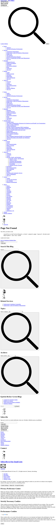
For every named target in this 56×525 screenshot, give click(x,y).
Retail (7, 67)
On (3, 514)
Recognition (12, 163)
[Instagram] (4, 221)
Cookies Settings (4, 485)
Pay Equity (9, 135)
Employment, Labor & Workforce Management (17, 53)
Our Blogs (8, 75)
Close (2, 523)
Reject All (12, 485)
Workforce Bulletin (8, 403)
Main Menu (11, 0)
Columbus (8, 192)
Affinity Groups (13, 160)
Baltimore (8, 187)
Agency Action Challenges (12, 124)
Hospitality (8, 64)
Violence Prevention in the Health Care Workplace (18, 137)
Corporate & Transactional (12, 51)
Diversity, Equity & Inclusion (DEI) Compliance (17, 127)
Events (8, 72)
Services (5, 50)
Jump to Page (4, 0)
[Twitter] (4, 223)
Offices (8, 87)
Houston (8, 195)
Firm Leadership (10, 169)
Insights (5, 71)
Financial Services (10, 62)
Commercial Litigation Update (11, 399)
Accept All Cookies (19, 485)
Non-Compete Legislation (12, 133)
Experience (9, 84)
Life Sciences (9, 55)
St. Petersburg (9, 206)
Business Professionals (11, 182)
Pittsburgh (8, 203)
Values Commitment (11, 174)
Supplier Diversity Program (15, 165)
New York (8, 200)
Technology (9, 68)
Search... (3, 249)
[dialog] (28, 483)
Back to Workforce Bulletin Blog (8, 240)
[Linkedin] (4, 216)
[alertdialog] (28, 506)
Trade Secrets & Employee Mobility (12, 402)
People (5, 46)
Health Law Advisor (8, 401)
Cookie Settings (4, 43)
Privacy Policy (7, 476)
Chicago (8, 189)
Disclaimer (6, 475)
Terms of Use (7, 477)
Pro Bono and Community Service (14, 173)
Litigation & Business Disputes (13, 56)
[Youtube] (4, 218)
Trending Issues (7, 120)
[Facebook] (4, 219)
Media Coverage (10, 73)
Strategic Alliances (10, 88)
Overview (8, 81)
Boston (8, 188)
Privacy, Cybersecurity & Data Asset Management (18, 58)
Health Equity (9, 131)
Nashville (8, 199)
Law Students (9, 180)
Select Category (4, 311)
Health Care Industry (11, 63)
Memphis (8, 197)
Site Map (6, 473)
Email (2, 241)
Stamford (8, 208)
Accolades (8, 154)
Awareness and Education (15, 161)
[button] (5, 409)
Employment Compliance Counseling (12, 304)
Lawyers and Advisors (11, 179)
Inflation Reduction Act (11, 132)
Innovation (8, 170)
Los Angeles (9, 196)
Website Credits (7, 479)
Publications (9, 76)
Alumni (5, 212)
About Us (6, 80)
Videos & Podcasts (10, 77)
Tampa (8, 209)
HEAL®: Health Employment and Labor (15, 129)
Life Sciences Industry (11, 66)
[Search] (27, 43)
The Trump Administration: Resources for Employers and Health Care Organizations (25, 123)
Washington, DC (10, 210)
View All (8, 59)
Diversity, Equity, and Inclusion (13, 157)
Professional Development (15, 162)
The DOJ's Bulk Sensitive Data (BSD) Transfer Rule (18, 128)
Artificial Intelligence (11, 126)
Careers (8, 83)
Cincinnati (8, 191)
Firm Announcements (11, 85)
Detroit (8, 193)
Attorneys (8, 47)
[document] (28, 506)
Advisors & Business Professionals (14, 49)
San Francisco (9, 205)
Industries (6, 60)
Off (7, 514)
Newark (8, 201)
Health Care (9, 54)
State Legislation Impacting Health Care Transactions (18, 136)
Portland (8, 204)
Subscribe (6, 224)
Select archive (4, 355)
